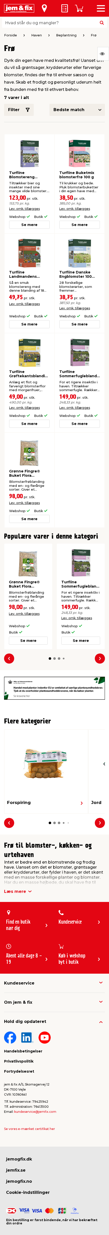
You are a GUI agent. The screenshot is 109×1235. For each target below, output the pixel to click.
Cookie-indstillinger (28, 1192)
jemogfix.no (19, 1181)
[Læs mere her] (54, 688)
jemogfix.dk (19, 1159)
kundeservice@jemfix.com (35, 1112)
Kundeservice (19, 983)
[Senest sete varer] (103, 53)
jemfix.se (16, 1170)
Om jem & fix (18, 1002)
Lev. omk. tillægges (24, 208)
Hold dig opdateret (25, 1021)
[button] (50, 658)
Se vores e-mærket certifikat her (29, 1129)
